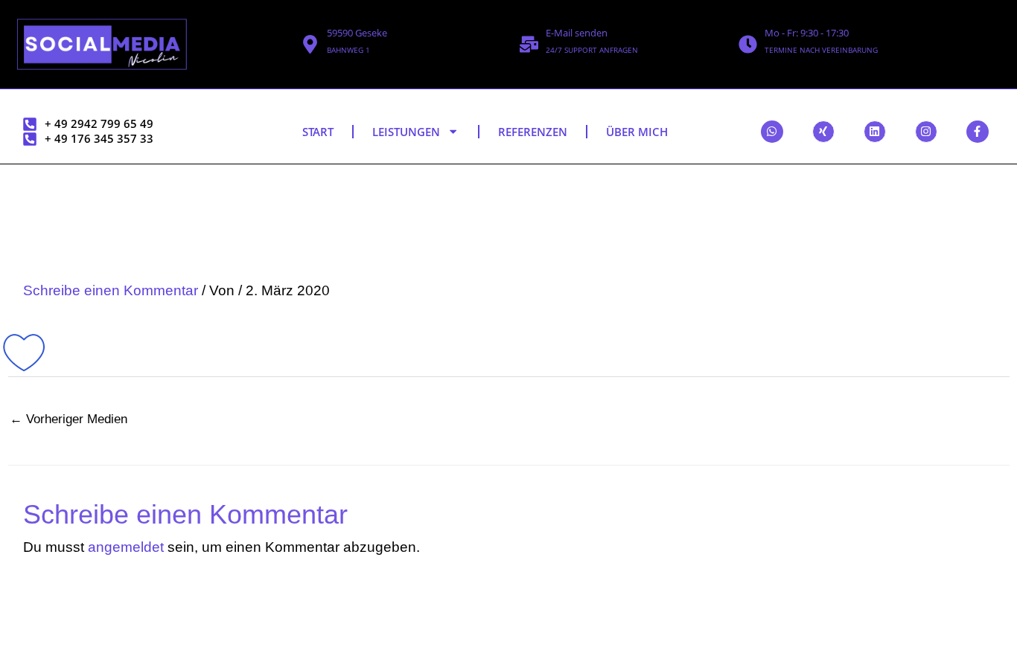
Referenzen (532, 131)
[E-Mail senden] (529, 44)
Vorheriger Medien (68, 419)
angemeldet (126, 547)
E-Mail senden (577, 32)
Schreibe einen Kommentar (110, 290)
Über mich (637, 131)
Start (318, 131)
